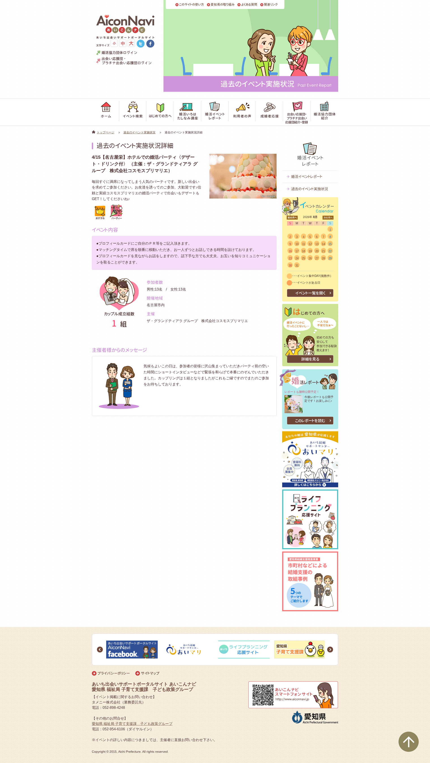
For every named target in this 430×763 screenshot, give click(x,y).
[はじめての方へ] (160, 112)
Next (330, 649)
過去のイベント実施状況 (139, 132)
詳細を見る (310, 359)
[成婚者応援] (269, 112)
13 (316, 244)
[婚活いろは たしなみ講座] (187, 112)
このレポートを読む (310, 420)
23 (290, 258)
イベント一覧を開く (310, 293)
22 (330, 251)
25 (303, 258)
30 (290, 265)
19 (310, 251)
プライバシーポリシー (113, 673)
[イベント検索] (132, 112)
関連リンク (271, 4)
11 (303, 244)
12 (310, 244)
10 (297, 244)
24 (297, 258)
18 (303, 251)
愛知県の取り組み (222, 4)
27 (316, 258)
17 (297, 251)
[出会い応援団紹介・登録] (296, 112)
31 (297, 265)
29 (330, 258)
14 (323, 244)
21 (323, 251)
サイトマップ (150, 673)
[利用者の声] (242, 112)
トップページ (105, 132)
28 (323, 258)
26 (310, 258)
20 (316, 251)
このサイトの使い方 (191, 4)
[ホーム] (105, 112)
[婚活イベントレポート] (214, 112)
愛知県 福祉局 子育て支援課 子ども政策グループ (132, 724)
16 (290, 251)
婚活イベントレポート (306, 176)
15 (330, 244)
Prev (100, 649)
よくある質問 (249, 4)
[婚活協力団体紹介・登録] (324, 112)
